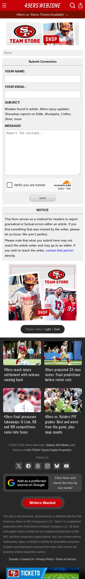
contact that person (59, 250)
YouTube (66, 466)
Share (80, 5)
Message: (13, 126)
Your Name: (15, 71)
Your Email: (15, 87)
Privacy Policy (44, 559)
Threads (37, 466)
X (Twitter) (18, 466)
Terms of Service (66, 559)
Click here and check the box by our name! (65, 483)
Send (42, 198)
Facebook (28, 466)
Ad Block (15, 266)
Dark (57, 329)
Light (48, 329)
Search (72, 5)
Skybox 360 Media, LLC (60, 445)
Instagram (47, 466)
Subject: (12, 102)
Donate (13, 559)
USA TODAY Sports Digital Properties (48, 450)
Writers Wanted (42, 503)
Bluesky (57, 466)
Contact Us (27, 559)
